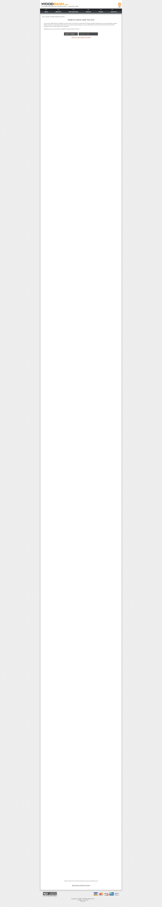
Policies (101, 11)
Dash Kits (58, 11)
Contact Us (114, 11)
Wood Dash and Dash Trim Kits (81, 885)
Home (46, 11)
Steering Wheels (73, 11)
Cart (119, 6)
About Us (88, 11)
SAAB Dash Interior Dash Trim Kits (57, 16)
